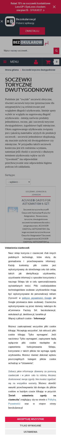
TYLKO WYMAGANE (30, 425)
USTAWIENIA (30, 432)
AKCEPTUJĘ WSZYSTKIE (30, 419)
